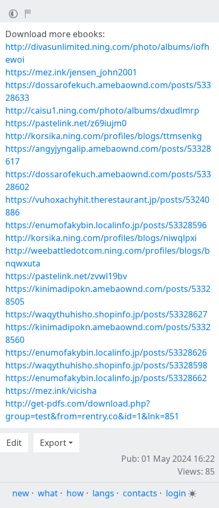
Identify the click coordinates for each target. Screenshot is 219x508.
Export (53, 443)
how (75, 493)
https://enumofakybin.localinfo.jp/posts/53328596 (106, 225)
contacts (140, 493)
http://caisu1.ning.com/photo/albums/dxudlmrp (102, 110)
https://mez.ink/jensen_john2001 (71, 72)
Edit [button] (14, 443)
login (176, 493)
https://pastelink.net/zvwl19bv (66, 276)
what (48, 493)
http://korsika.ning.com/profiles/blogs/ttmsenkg (103, 136)
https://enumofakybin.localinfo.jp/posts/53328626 (106, 352)
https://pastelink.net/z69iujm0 (66, 123)
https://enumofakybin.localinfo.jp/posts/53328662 (106, 378)
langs (103, 493)
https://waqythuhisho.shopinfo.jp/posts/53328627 (106, 314)
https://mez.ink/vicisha (51, 391)
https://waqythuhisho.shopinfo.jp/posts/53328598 (106, 365)
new (20, 493)
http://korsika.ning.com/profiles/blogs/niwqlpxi (101, 238)
